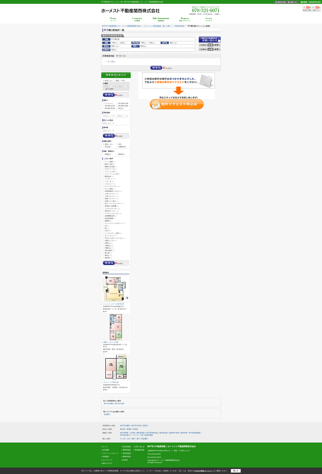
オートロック (111, 236)
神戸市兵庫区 (109, 404)
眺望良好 (109, 176)
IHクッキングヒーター (114, 203)
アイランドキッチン (113, 213)
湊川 (138, 439)
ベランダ (109, 181)
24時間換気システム (113, 191)
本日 (120, 144)
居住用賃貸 (127, 447)
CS (107, 226)
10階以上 (109, 246)
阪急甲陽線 (149, 435)
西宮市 (145, 426)
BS (107, 228)
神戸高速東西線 (194, 433)
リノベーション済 (112, 174)
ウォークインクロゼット (115, 223)
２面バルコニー (111, 194)
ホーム (105, 447)
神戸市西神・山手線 (127, 433)
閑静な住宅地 (111, 167)
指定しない (109, 80)
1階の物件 (109, 250)
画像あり (108, 154)
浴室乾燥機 (110, 218)
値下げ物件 (109, 89)
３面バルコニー (111, 196)
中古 (123, 80)
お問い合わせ (139, 447)
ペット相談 (110, 162)
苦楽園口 (107, 414)
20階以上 (109, 248)
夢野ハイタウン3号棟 (111, 342)
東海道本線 (163, 433)
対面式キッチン (111, 211)
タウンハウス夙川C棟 (111, 382)
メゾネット (110, 179)
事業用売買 (127, 457)
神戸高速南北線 (152, 433)
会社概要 (106, 450)
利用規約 (106, 457)
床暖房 (108, 221)
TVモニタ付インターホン (115, 238)
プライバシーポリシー (111, 453)
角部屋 (108, 258)
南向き (108, 255)
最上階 (108, 253)
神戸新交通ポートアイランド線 (131, 435)
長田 (133, 439)
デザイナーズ (111, 169)
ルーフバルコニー (112, 186)
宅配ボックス (111, 240)
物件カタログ (107, 463)
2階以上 (109, 243)
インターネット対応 (113, 233)
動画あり (121, 154)
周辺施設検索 (139, 450)
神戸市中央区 (119, 404)
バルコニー (110, 184)
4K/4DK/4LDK (110, 108)
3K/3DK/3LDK (123, 106)
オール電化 (110, 189)
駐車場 (125, 460)
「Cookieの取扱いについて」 (203, 471)
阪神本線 (184, 433)
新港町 (129, 429)
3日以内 (108, 147)
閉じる (235, 471)
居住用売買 (127, 453)
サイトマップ (107, 460)
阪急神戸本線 (174, 433)
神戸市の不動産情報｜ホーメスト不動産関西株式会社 (171, 446)
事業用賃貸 (127, 450)
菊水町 (122, 429)
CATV (108, 231)
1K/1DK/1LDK (123, 103)
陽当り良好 (110, 164)
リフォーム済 (111, 171)
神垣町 (135, 429)
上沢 (128, 439)
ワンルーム (109, 103)
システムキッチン (112, 208)
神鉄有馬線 (140, 433)
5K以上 (121, 108)
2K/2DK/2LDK (110, 106)
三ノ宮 (111, 61)
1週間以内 (122, 147)
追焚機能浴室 (111, 216)
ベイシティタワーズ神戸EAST (114, 304)
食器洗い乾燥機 (111, 206)
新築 (117, 80)
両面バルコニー (111, 199)
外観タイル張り (111, 201)
